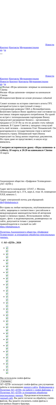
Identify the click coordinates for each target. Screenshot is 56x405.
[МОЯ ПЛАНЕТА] (31, 249)
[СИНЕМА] (31, 335)
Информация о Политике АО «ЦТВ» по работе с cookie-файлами (27, 388)
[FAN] (31, 322)
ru (5, 50)
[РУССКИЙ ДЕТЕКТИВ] (31, 316)
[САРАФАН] (31, 341)
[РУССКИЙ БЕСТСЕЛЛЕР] (31, 310)
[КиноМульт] (31, 371)
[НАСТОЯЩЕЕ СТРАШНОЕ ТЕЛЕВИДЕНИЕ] (31, 304)
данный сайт (6, 398)
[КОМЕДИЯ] (31, 329)
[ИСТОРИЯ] (31, 274)
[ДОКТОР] (31, 255)
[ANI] (31, 365)
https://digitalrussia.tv (10, 226)
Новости (49, 44)
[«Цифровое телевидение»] (22, 21)
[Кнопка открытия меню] (1, 53)
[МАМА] (31, 353)
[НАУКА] (31, 280)
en (1, 50)
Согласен (6, 381)
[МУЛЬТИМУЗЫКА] (31, 359)
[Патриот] (31, 292)
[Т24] (31, 268)
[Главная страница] (22, 44)
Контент (4, 47)
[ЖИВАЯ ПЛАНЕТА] (31, 262)
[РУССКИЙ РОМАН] (31, 298)
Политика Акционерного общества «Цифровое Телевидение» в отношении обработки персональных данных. (27, 235)
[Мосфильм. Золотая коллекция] (31, 286)
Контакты (14, 47)
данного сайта (30, 387)
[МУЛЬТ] (31, 347)
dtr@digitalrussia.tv (9, 202)
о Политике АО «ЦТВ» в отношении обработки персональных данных (26, 393)
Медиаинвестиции (29, 47)
